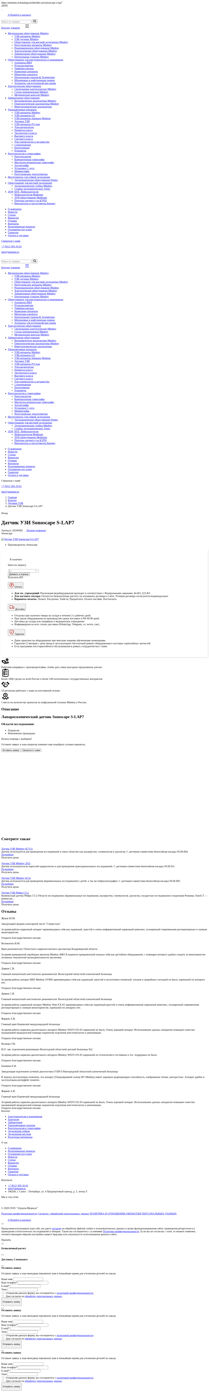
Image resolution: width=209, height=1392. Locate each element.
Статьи (12, 215)
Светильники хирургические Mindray (35, 89)
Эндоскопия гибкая (19, 1131)
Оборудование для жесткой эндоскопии (30, 183)
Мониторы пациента (26, 74)
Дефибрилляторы (24, 68)
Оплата (18, 587)
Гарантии (13, 232)
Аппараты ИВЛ (23, 62)
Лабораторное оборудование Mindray (35, 53)
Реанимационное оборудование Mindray (36, 48)
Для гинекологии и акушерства (31, 141)
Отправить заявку (11, 1302)
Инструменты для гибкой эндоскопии (29, 177)
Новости (12, 212)
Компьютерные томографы (29, 159)
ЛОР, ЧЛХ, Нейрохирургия (23, 191)
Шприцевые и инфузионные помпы (34, 80)
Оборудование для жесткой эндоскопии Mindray (41, 42)
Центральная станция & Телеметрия (34, 77)
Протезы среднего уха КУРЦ (30, 200)
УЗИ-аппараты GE (24, 115)
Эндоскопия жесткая (19, 1134)
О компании (15, 209)
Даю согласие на (34, 1296)
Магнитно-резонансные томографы (34, 162)
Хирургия (13, 1119)
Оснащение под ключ (20, 229)
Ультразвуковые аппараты (22, 109)
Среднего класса (23, 139)
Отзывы (12, 220)
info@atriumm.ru (10, 252)
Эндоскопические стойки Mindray (33, 185)
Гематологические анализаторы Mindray (36, 103)
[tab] (104, 709)
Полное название (36, 530)
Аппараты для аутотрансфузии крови (35, 83)
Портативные (22, 147)
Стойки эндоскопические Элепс (32, 188)
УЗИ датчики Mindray (26, 39)
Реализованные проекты (21, 226)
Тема (4, 1289)
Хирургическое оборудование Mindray (35, 51)
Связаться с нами (10, 241)
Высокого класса (23, 136)
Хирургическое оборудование (24, 86)
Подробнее (7, 854)
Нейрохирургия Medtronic (28, 194)
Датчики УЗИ (22, 121)
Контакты (13, 223)
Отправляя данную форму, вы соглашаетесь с (49, 1293)
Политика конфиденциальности (19, 1213)
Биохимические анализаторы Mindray (35, 100)
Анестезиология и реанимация (25, 1116)
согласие (56, 1228)
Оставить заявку (11, 750)
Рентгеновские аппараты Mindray (33, 45)
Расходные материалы (20, 1137)
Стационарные (22, 144)
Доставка (19, 609)
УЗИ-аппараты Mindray (27, 36)
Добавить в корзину (19, 574)
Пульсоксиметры (23, 65)
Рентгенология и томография (24, 153)
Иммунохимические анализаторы (33, 106)
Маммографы (21, 171)
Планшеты (20, 150)
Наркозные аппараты (26, 71)
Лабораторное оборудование (24, 97)
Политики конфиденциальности (121, 1231)
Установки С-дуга (24, 168)
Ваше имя (6, 1279)
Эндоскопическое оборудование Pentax (36, 180)
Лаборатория (15, 1122)
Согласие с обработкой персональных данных (63, 1213)
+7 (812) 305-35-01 (11, 246)
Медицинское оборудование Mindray (28, 33)
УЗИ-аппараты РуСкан (27, 124)
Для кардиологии (24, 127)
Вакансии (13, 217)
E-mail (5, 1286)
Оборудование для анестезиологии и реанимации (35, 59)
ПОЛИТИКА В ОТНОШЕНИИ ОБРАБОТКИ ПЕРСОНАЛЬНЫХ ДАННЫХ (133, 1213)
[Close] (2, 1243)
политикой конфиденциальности (75, 1293)
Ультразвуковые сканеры (21, 1125)
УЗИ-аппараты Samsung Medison (32, 118)
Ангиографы (21, 165)
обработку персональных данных (43, 1296)
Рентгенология (22, 156)
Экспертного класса (25, 133)
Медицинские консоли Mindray (31, 95)
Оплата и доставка (18, 235)
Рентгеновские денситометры (31, 174)
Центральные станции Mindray (31, 56)
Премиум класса (23, 130)
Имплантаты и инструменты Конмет (34, 203)
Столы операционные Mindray (31, 92)
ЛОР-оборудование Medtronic (30, 197)
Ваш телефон (9, 1282)
